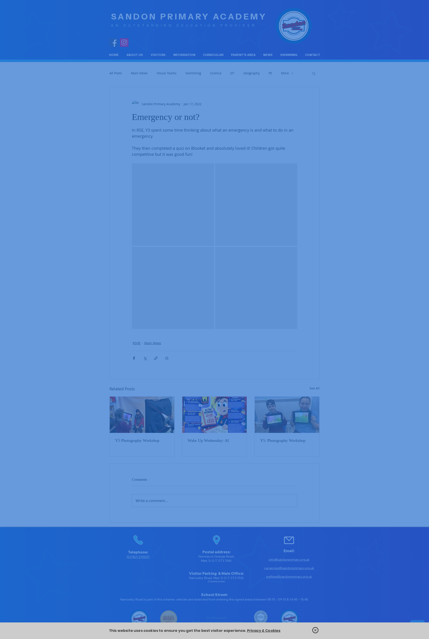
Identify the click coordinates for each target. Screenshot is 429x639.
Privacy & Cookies (264, 630)
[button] (315, 630)
